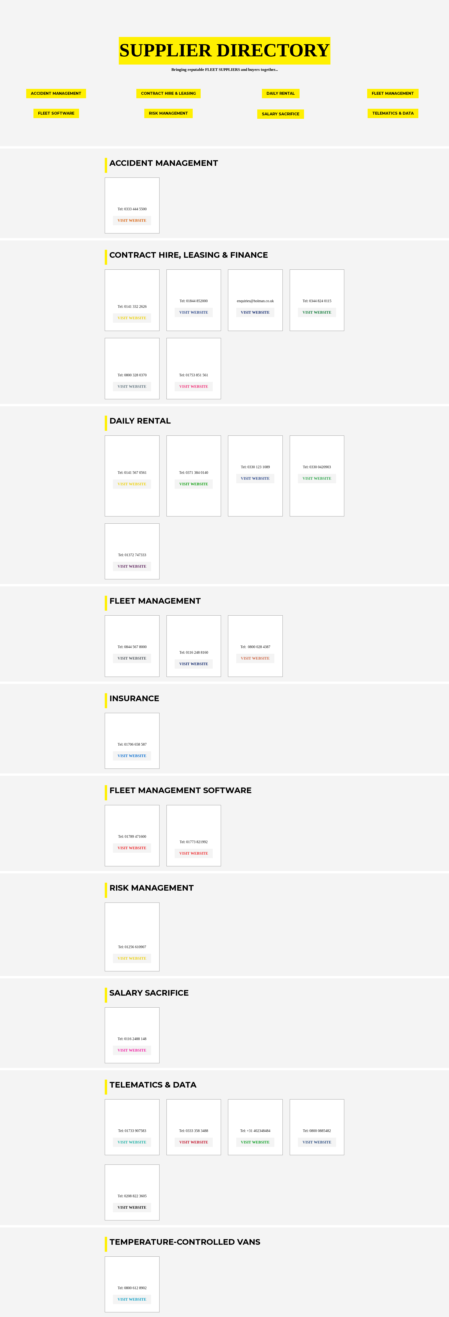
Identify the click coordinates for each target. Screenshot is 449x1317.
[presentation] (224, 42)
